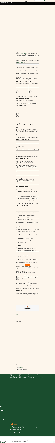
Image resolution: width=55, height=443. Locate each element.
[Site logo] (13, 0)
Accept (3, 442)
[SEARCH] (44, 0)
